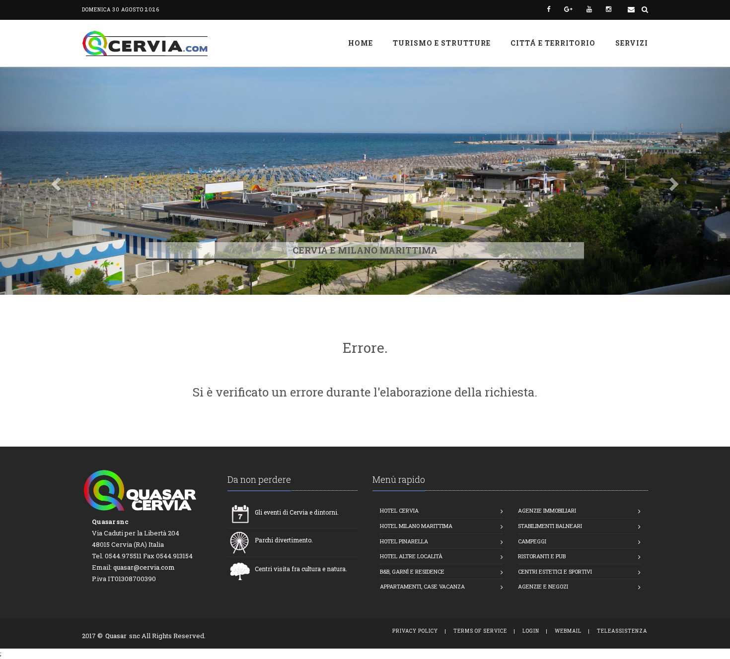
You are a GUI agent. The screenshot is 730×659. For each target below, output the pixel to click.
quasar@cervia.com (144, 567)
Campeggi (532, 541)
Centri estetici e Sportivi (555, 571)
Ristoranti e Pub (542, 556)
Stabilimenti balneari (550, 525)
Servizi (631, 43)
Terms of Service (480, 631)
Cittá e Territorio (553, 43)
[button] (55, 181)
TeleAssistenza (622, 631)
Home (360, 43)
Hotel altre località (411, 556)
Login (530, 631)
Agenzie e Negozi (543, 586)
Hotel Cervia (399, 510)
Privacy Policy (415, 631)
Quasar (116, 635)
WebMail (568, 631)
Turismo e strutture (442, 43)
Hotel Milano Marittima (416, 525)
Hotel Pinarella (404, 541)
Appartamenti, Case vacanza (422, 586)
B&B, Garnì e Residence (412, 571)
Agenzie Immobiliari (547, 510)
